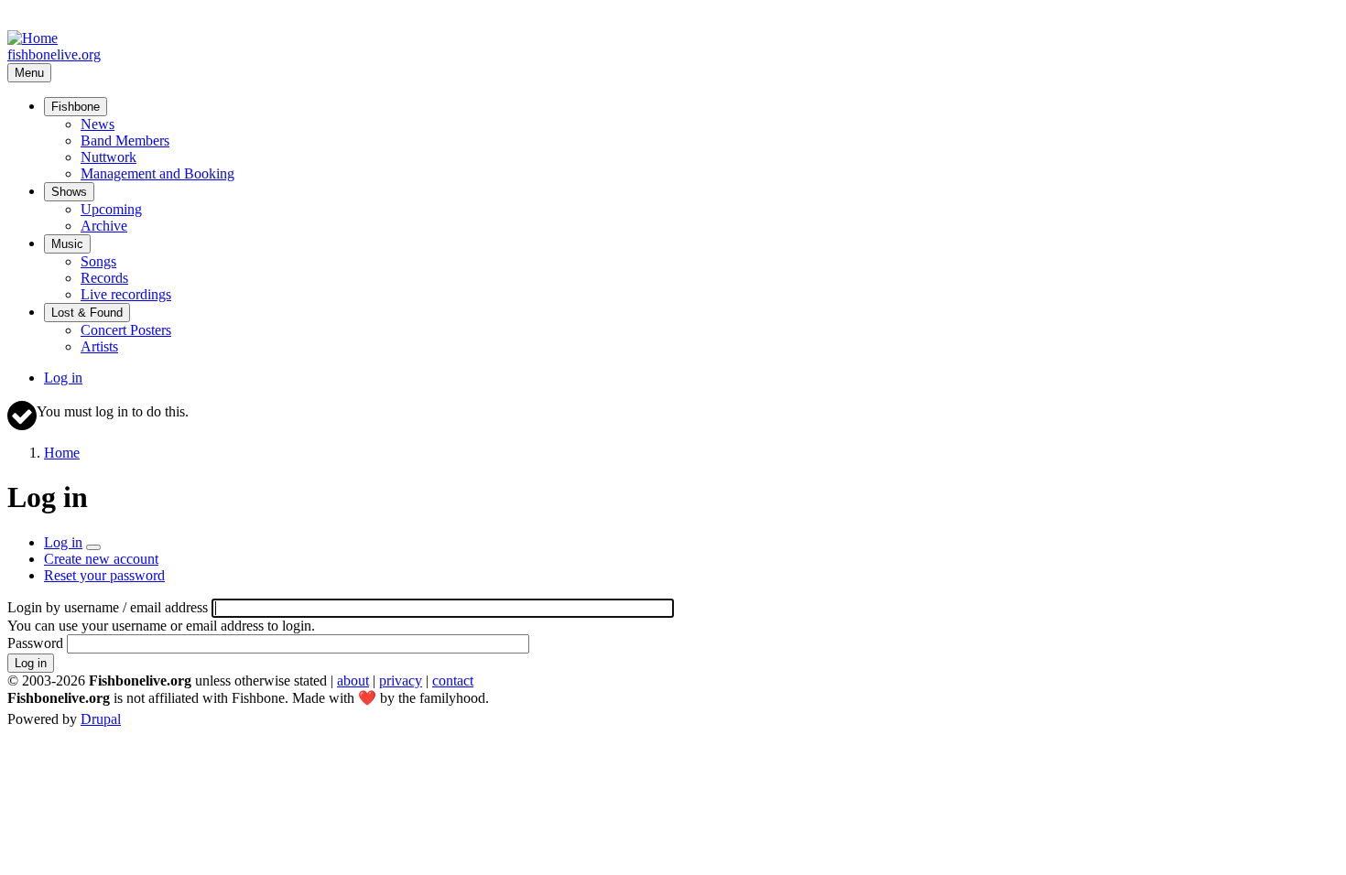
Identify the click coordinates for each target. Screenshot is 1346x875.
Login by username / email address (107, 607)
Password (35, 643)
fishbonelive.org (54, 54)
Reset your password (104, 575)
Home (62, 452)
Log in (63, 377)
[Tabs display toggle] (93, 547)
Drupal (101, 719)
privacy (400, 680)
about (353, 680)
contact (452, 680)
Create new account (101, 559)
